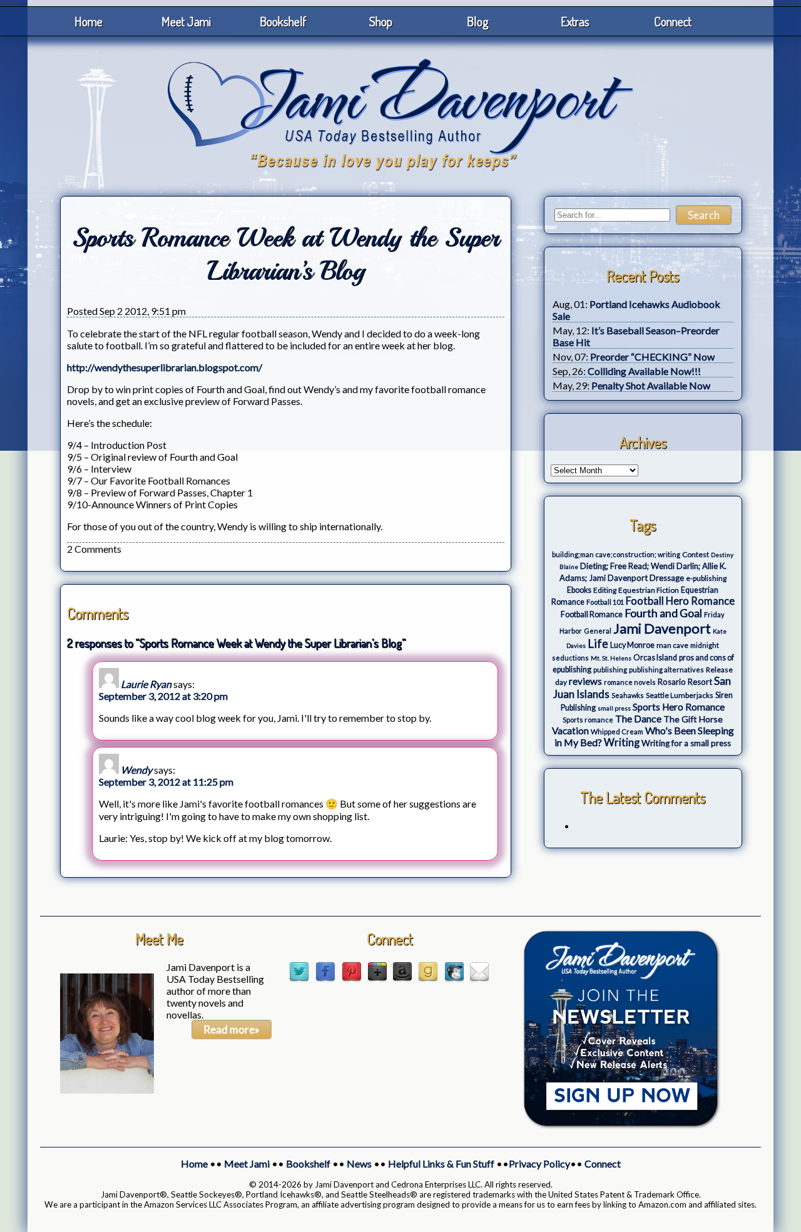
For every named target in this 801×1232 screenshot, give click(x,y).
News (359, 1163)
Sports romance (588, 720)
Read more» (231, 1029)
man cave (672, 645)
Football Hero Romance (680, 601)
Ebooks (579, 590)
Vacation (570, 730)
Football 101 (605, 602)
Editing (604, 590)
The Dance (638, 718)
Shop (380, 21)
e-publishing (706, 578)
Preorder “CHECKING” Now (652, 356)
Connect (672, 21)
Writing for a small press (686, 743)
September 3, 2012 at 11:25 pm (166, 782)
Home (88, 21)
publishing (610, 669)
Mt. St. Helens (611, 658)
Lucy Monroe (632, 645)
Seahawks (627, 695)
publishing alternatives (666, 669)
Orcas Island (655, 657)
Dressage (667, 578)
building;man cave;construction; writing (616, 554)
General (597, 631)
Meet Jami (186, 21)
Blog (478, 21)
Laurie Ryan (146, 684)
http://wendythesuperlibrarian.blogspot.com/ (164, 367)
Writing (622, 742)
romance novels (630, 682)
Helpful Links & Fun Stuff (441, 1163)
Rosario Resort (685, 682)
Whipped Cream (617, 731)
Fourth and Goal (663, 613)
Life (598, 643)
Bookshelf (283, 21)
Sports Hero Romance (679, 706)
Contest (695, 554)
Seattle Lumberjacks (679, 695)
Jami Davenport (662, 628)
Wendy (136, 770)
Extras (575, 21)
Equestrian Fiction (648, 590)
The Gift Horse (693, 719)
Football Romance (592, 614)
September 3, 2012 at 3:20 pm (163, 696)
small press (614, 708)
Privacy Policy (539, 1163)
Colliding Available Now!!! (644, 371)
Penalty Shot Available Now (650, 385)
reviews (585, 681)
